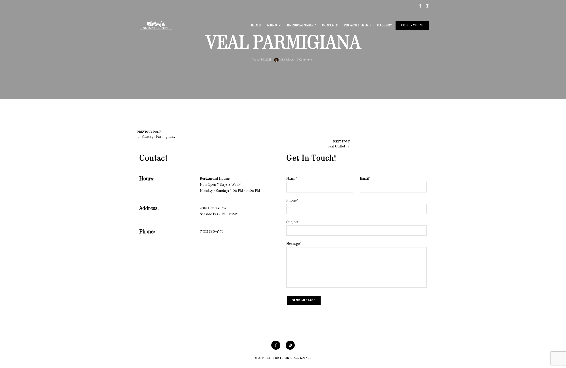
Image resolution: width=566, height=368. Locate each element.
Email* (365, 179)
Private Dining (357, 25)
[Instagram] (290, 345)
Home (256, 25)
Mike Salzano (286, 60)
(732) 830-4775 (212, 232)
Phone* (292, 200)
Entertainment (301, 25)
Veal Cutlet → (338, 146)
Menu (272, 25)
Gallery (384, 25)
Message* (293, 244)
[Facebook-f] (276, 345)
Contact (330, 25)
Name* (291, 179)
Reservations (412, 25)
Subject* (293, 222)
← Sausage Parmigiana (156, 137)
